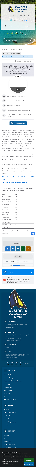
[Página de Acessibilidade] (28, 15)
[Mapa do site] (24, 15)
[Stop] (20, 256)
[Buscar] (31, 40)
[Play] (16, 256)
